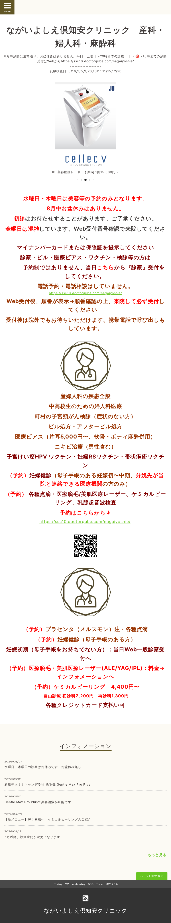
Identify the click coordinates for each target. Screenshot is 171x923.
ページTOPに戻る (152, 876)
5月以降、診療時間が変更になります (32, 837)
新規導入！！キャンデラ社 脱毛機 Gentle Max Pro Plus (47, 784)
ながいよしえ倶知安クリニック (85, 910)
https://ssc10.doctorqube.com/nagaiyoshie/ (85, 293)
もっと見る (157, 855)
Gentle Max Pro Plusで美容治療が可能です (37, 802)
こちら (105, 267)
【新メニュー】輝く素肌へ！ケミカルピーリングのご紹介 (47, 819)
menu (7, 11)
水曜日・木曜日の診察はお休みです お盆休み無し (44, 767)
